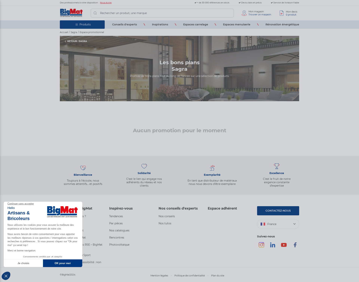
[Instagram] (261, 246)
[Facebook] (295, 246)
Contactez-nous (278, 210)
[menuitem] (124, 24)
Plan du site (217, 275)
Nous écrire (106, 2)
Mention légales (159, 275)
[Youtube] (284, 246)
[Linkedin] (272, 246)
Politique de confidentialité (189, 275)
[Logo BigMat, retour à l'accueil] (71, 13)
